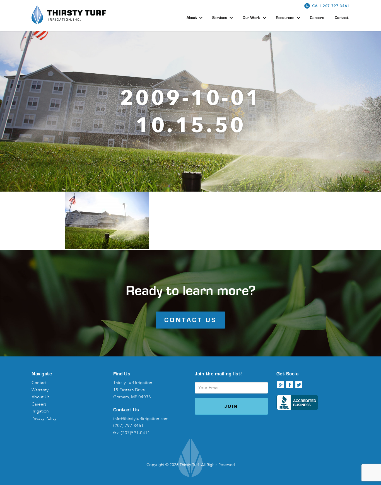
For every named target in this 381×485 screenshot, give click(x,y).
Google (280, 385)
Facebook (290, 385)
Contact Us (190, 320)
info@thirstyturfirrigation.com (140, 418)
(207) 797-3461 (128, 425)
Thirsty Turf (69, 15)
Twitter (299, 385)
